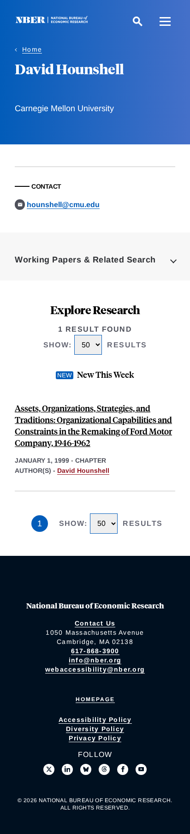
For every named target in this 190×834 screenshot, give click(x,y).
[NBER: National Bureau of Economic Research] (53, 21)
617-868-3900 (95, 651)
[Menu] (165, 21)
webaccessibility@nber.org (95, 669)
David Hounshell (83, 470)
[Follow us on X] (48, 769)
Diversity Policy (95, 729)
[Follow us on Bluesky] (85, 769)
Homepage (95, 699)
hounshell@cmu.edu (63, 204)
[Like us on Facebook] (122, 769)
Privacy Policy (95, 738)
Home (32, 49)
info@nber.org (95, 660)
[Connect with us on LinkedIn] (67, 769)
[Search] (137, 21)
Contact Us (95, 623)
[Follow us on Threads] (104, 769)
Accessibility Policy (95, 719)
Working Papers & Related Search (85, 259)
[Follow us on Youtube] (141, 769)
